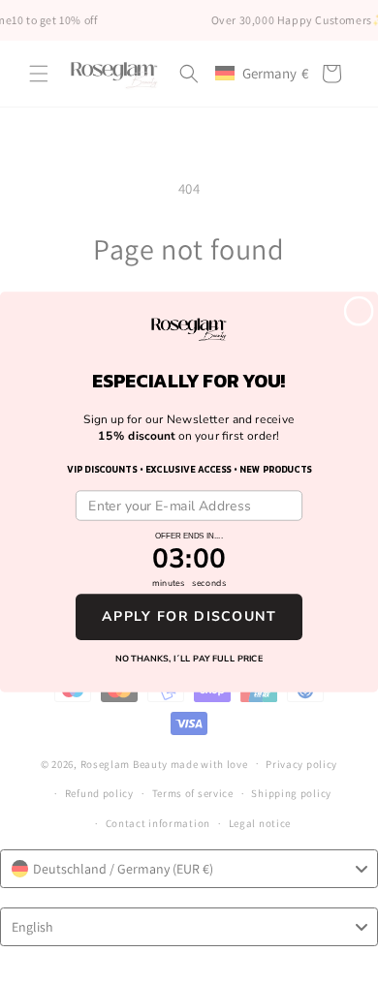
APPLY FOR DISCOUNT (189, 616)
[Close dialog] (358, 310)
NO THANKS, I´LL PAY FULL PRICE (189, 657)
